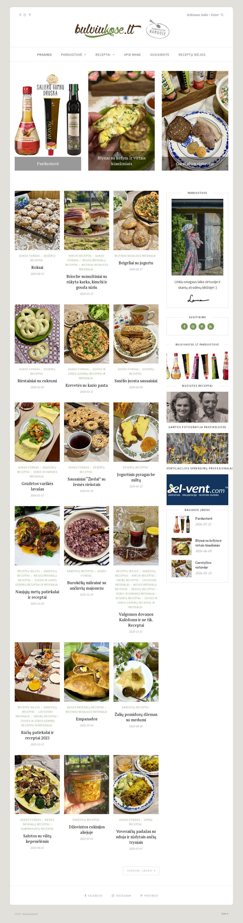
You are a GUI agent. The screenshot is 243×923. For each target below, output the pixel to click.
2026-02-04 (136, 387)
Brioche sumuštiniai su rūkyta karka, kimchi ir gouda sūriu (86, 282)
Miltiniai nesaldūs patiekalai (135, 255)
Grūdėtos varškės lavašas (37, 486)
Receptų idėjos (192, 54)
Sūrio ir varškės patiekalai (135, 593)
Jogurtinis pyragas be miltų (136, 477)
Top (224, 913)
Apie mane (132, 54)
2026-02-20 (37, 387)
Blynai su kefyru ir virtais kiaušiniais (122, 160)
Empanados (86, 719)
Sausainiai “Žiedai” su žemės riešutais (87, 481)
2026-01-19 (86, 491)
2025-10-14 (86, 725)
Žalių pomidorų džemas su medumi (136, 717)
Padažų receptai (143, 589)
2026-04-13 (37, 273)
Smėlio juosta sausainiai (136, 380)
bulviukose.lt (30, 914)
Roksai (37, 267)
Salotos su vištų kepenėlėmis (37, 838)
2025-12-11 (136, 631)
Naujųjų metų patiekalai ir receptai (37, 594)
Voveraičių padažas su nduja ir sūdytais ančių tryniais (136, 837)
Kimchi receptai (80, 255)
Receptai (103, 54)
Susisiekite (159, 54)
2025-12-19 (86, 594)
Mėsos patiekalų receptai (85, 707)
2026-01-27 (37, 495)
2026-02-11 (86, 391)
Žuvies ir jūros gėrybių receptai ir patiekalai (86, 374)
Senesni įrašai (140, 870)
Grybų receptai (128, 580)
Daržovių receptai (80, 571)
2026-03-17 (86, 293)
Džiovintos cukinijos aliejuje (87, 829)
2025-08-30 (136, 726)
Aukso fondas (29, 255)
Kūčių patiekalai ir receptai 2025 (37, 735)
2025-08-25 (37, 847)
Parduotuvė (71, 54)
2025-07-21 (86, 838)
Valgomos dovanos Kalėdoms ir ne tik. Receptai (136, 619)
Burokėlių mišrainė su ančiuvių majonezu (86, 585)
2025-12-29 (37, 603)
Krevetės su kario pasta (86, 385)
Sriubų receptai (45, 716)
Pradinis (44, 54)
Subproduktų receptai (37, 828)
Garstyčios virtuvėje (195, 163)
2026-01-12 (136, 486)
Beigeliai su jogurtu (136, 263)
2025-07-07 (136, 848)
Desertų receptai (135, 467)
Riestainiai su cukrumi (37, 380)
